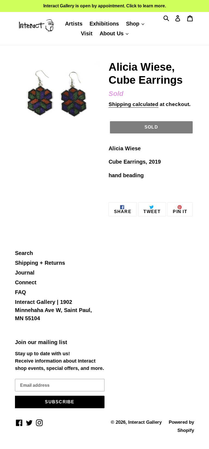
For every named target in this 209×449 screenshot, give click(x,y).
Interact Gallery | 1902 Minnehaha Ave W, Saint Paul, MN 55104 (53, 310)
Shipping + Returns (40, 263)
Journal (25, 273)
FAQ (20, 292)
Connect (25, 282)
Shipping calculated (133, 104)
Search (24, 253)
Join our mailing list (41, 342)
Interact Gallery (145, 422)
